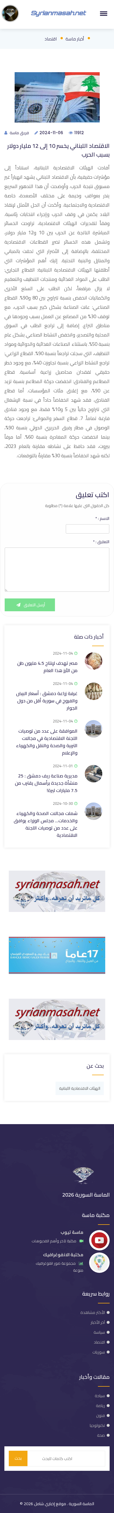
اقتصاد (50, 39)
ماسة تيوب (72, 1232)
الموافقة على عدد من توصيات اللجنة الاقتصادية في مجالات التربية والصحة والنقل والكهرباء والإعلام (46, 742)
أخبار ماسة (74, 39)
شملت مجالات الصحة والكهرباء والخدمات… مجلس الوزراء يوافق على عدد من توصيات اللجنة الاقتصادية (45, 824)
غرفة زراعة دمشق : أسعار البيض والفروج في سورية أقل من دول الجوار (46, 700)
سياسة (99, 1332)
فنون (100, 1415)
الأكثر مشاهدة (92, 1312)
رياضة (100, 1405)
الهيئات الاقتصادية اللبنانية (79, 1088)
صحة (101, 1435)
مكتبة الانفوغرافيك (63, 1254)
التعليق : (101, 541)
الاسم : (102, 518)
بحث (18, 1458)
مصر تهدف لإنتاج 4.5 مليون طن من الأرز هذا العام (47, 667)
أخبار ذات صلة (89, 637)
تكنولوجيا (97, 1425)
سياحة (100, 1395)
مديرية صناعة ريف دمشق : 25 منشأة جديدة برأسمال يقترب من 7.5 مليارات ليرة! (46, 783)
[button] (102, 13)
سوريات (98, 1352)
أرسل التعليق (34, 605)
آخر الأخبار (98, 1322)
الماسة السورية (81, 1503)
